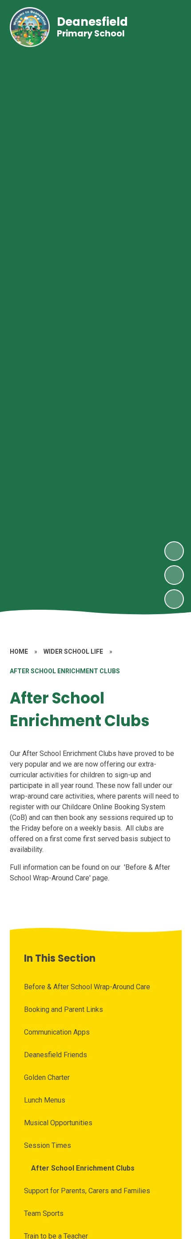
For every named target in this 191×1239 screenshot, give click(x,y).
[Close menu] (168, 27)
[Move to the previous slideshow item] (174, 575)
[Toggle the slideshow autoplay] (174, 599)
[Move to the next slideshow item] (174, 551)
